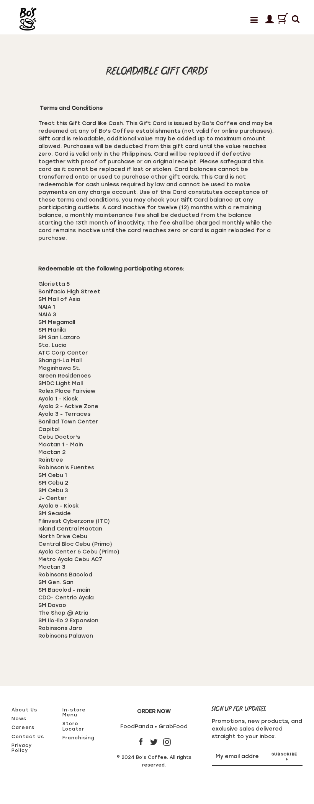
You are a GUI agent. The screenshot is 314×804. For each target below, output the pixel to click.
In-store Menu (74, 712)
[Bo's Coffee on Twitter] (154, 742)
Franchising (78, 738)
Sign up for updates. (239, 709)
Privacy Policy (21, 748)
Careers (22, 727)
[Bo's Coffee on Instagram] (167, 742)
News (18, 718)
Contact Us (27, 736)
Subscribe (284, 754)
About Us (24, 710)
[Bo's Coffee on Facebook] (141, 742)
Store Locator (73, 726)
